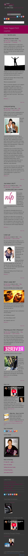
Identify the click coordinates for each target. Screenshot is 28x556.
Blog (20, 40)
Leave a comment (15, 110)
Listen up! (7, 235)
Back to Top (22, 102)
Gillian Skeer (7, 40)
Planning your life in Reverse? (13, 330)
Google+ (19, 495)
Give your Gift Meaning (10, 482)
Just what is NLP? (9, 183)
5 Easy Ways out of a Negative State (13, 484)
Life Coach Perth (7, 42)
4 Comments (14, 42)
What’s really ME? (10, 282)
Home (5, 35)
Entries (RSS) (9, 553)
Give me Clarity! (8, 464)
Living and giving (9, 106)
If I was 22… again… (9, 462)
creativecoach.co (14, 5)
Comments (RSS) (16, 553)
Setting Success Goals (11, 38)
